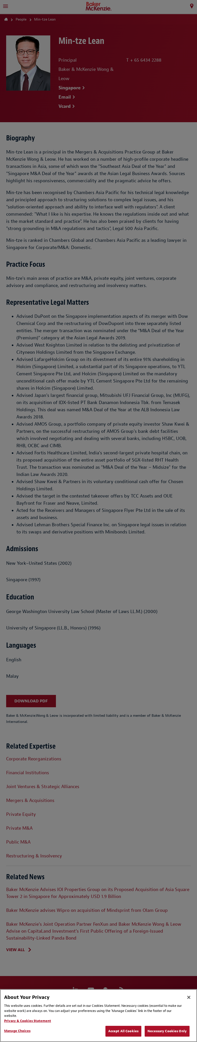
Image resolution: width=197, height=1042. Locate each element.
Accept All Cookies (123, 1031)
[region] (98, 1015)
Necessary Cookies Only (167, 1031)
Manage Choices (17, 1031)
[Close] (188, 997)
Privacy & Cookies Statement (27, 1021)
